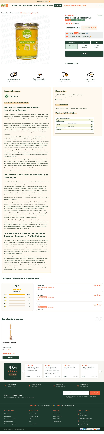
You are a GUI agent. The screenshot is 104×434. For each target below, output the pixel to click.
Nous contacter (33, 424)
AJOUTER (84, 54)
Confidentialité (57, 421)
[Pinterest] (87, 424)
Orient (79, 5)
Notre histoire (56, 414)
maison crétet (70, 15)
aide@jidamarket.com (86, 418)
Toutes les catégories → (10, 424)
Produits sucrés (15, 13)
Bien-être (49, 5)
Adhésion (58, 5)
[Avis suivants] (100, 371)
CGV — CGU (56, 419)
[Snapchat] (84, 424)
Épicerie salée (16, 5)
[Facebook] (79, 424)
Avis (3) (76, 23)
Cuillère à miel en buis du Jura (9, 343)
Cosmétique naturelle (9, 419)
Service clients (90, 79)
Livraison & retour (33, 416)
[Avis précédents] (23, 371)
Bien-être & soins (8, 421)
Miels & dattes (7, 416)
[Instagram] (81, 424)
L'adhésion (31, 419)
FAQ (30, 421)
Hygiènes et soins (39, 5)
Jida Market (4, 13)
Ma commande (32, 414)
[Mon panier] (102, 5)
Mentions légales (57, 416)
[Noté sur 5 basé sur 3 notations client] (69, 23)
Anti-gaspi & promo (70, 5)
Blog (84, 5)
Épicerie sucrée (27, 5)
